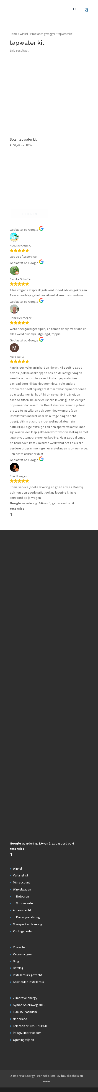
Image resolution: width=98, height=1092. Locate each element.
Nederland (20, 1019)
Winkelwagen (22, 889)
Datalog (18, 968)
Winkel (24, 34)
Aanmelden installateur (28, 982)
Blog (16, 961)
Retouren (22, 896)
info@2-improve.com (27, 1033)
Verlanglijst (20, 875)
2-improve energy (25, 998)
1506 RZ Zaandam (25, 1012)
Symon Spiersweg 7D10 (29, 1005)
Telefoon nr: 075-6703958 (30, 1026)
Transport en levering (27, 924)
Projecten (19, 947)
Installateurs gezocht (27, 975)
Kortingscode (22, 931)
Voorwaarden (24, 903)
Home (13, 34)
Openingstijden (23, 1040)
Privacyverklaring (27, 917)
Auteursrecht (22, 910)
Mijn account (21, 882)
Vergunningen (22, 954)
